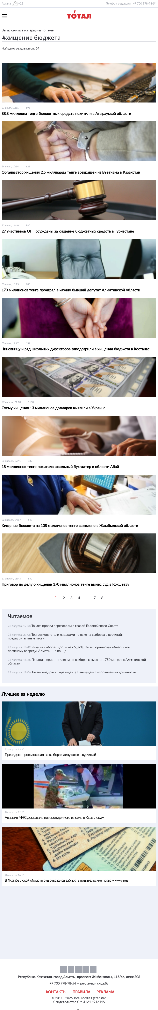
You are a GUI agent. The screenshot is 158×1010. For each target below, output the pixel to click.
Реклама (105, 992)
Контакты (56, 992)
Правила (81, 992)
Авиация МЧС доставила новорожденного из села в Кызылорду (54, 818)
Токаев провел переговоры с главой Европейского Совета (74, 626)
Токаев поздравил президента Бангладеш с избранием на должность (83, 672)
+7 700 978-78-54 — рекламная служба (79, 983)
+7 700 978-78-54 (144, 3)
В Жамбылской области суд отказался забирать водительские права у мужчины (67, 880)
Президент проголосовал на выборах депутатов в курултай (50, 755)
